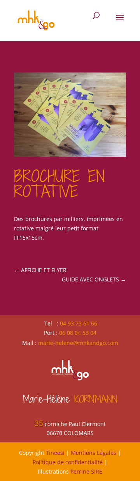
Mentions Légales (93, 452)
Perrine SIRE (86, 471)
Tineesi (55, 452)
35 (39, 423)
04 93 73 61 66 (78, 323)
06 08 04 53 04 (77, 332)
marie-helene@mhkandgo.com (78, 343)
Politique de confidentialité (68, 462)
